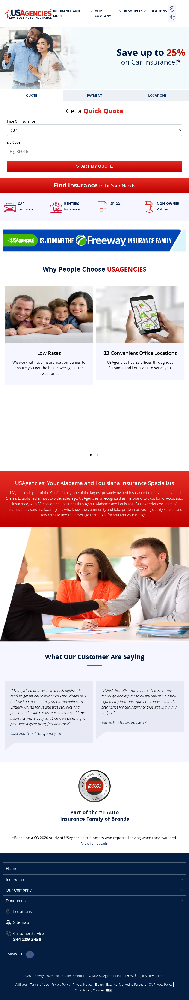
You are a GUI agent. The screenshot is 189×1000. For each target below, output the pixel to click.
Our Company (19, 890)
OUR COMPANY (103, 13)
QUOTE (31, 95)
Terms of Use (39, 984)
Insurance (15, 879)
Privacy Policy (60, 984)
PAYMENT (94, 95)
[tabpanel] (48, 336)
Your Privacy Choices (89, 990)
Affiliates (21, 984)
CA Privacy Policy (160, 984)
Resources (16, 900)
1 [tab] (90, 455)
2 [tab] (97, 455)
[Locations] (172, 9)
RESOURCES (133, 11)
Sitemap (21, 922)
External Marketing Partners (126, 984)
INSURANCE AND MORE (66, 13)
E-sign (99, 984)
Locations (22, 911)
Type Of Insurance (21, 121)
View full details (94, 843)
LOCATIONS (157, 11)
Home (12, 868)
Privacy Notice (83, 984)
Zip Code (13, 142)
